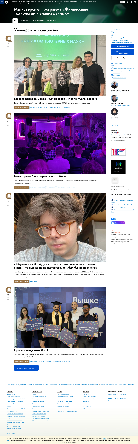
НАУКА (59, 391)
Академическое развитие (64, 406)
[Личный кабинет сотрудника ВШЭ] (131, 2)
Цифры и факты (11, 394)
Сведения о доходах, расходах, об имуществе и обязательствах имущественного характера (16, 418)
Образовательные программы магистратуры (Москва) (65, 384)
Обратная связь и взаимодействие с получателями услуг (42, 422)
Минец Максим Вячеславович (119, 92)
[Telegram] (115, 219)
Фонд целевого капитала (13, 411)
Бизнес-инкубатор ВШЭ (38, 416)
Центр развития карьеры (39, 413)
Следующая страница (26, 368)
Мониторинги (61, 399)
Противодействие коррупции (15, 413)
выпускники (33, 281)
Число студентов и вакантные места (123, 68)
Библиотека (86, 394)
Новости (15, 386)
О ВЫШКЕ (10, 391)
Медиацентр (86, 404)
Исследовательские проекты (65, 396)
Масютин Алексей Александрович (120, 105)
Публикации (86, 409)
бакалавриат (41, 187)
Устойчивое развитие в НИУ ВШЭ (16, 399)
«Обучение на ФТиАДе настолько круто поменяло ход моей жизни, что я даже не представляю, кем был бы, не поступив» (55, 266)
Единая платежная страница (14, 431)
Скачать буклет (122, 58)
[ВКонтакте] (112, 219)
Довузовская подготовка (39, 396)
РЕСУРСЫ (86, 391)
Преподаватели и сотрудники (15, 401)
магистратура (51, 187)
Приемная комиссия (123, 46)
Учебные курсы (117, 63)
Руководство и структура (13, 396)
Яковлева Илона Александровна (120, 119)
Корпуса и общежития (13, 404)
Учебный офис (115, 125)
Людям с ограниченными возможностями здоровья (14, 427)
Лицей (34, 394)
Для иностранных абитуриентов (122, 52)
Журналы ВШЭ (87, 406)
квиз (45, 107)
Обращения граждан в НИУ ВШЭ (16, 409)
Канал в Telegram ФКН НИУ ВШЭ (123, 205)
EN (123, 2)
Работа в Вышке (11, 433)
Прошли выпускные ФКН (31, 350)
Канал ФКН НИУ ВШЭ (120, 207)
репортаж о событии (36, 107)
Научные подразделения (64, 394)
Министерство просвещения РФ (117, 398)
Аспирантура (35, 409)
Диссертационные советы (64, 401)
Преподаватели (117, 66)
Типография (86, 401)
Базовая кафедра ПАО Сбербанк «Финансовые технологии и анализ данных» (60, 107)
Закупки (9, 406)
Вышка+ (34, 404)
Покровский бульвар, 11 (118, 135)
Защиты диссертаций (63, 404)
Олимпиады (35, 399)
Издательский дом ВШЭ (89, 396)
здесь (104, 438)
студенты (33, 187)
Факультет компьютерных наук (66, 187)
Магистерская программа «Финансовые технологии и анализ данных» (51, 11)
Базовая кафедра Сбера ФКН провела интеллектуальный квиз (55, 99)
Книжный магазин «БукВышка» (91, 399)
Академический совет (119, 77)
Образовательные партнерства (40, 418)
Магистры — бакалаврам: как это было (40, 176)
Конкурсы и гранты (62, 409)
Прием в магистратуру (38, 406)
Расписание (116, 75)
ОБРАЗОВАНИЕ (37, 391)
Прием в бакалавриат (38, 401)
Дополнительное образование (40, 411)
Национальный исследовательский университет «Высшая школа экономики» (28, 384)
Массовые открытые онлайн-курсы (118, 401)
